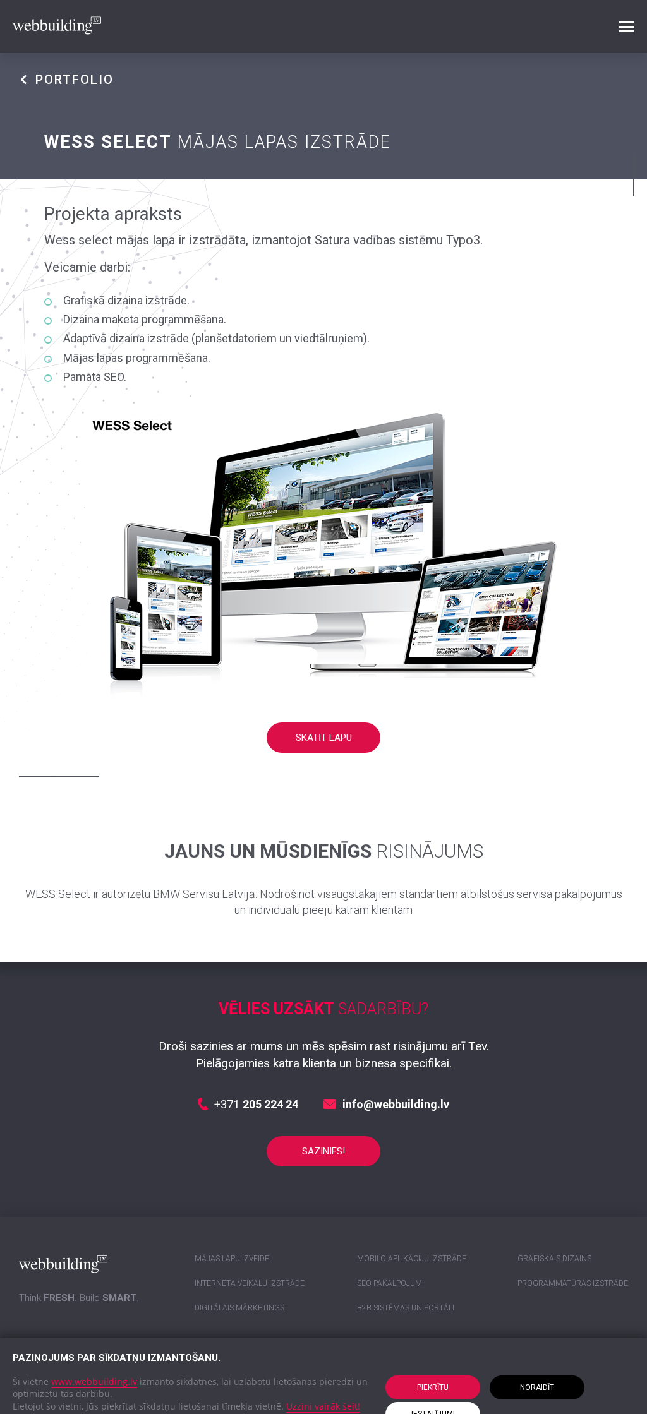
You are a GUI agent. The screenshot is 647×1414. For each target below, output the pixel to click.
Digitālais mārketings (239, 1307)
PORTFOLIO (74, 79)
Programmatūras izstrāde (572, 1283)
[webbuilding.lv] (57, 26)
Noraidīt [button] (537, 1387)
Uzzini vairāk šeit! (323, 1406)
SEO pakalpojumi (390, 1283)
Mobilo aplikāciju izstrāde (411, 1258)
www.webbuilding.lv (94, 1381)
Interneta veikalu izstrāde (250, 1283)
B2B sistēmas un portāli (405, 1307)
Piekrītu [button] (433, 1387)
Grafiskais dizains (554, 1258)
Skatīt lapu (324, 737)
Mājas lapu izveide (232, 1258)
